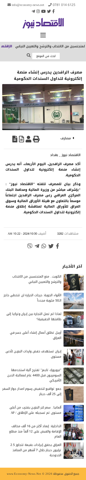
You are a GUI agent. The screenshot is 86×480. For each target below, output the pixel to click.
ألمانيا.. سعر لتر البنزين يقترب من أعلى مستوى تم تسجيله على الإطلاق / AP (35, 410)
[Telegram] (33, 11)
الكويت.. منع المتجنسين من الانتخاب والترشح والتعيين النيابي (36, 279)
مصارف (65, 138)
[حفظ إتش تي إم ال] (21, 139)
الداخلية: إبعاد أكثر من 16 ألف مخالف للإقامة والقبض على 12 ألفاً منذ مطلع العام (35, 431)
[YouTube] (43, 11)
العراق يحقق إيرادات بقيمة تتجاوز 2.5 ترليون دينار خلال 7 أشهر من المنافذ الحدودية (35, 450)
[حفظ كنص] (14, 139)
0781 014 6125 (64, 5)
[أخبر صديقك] (28, 139)
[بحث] (28, 55)
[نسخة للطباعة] (36, 139)
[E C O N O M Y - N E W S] (43, 25)
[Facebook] (53, 11)
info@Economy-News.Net (28, 5)
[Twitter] (49, 11)
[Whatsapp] (43, 246)
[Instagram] (38, 11)
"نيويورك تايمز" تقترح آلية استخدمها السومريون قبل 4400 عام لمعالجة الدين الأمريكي (34, 375)
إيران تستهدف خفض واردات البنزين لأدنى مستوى (33, 354)
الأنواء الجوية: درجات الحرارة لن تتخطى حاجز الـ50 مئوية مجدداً (32, 297)
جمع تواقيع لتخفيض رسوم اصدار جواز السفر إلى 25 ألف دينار (31, 391)
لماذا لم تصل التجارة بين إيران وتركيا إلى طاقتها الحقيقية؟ (33, 316)
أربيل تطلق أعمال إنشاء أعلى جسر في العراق (35, 335)
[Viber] (29, 246)
